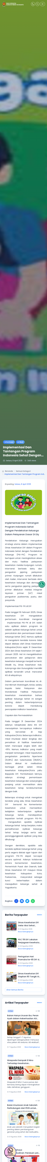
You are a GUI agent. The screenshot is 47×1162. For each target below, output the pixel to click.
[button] (41, 584)
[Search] (37, 4)
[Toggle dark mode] (33, 4)
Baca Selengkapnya (25, 932)
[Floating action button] (10, 1152)
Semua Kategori (23, 471)
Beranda (9, 471)
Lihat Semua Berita (14, 990)
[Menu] (42, 4)
